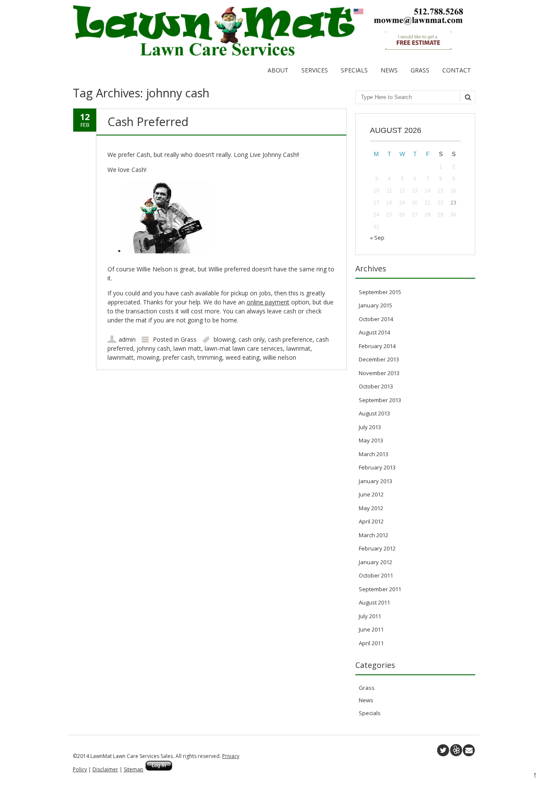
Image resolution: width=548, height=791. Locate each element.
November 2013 (379, 373)
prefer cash (178, 357)
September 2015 (380, 292)
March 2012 (373, 535)
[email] (468, 750)
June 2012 (371, 494)
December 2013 (379, 359)
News (389, 70)
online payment (268, 302)
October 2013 (376, 386)
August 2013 (374, 413)
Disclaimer (105, 769)
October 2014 (376, 319)
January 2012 (375, 562)
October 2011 (376, 575)
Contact (456, 70)
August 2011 (374, 602)
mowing (148, 357)
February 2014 (377, 346)
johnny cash (153, 348)
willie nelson (279, 357)
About (278, 70)
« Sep (377, 237)
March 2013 (373, 454)
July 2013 (370, 427)
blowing (224, 339)
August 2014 (374, 332)
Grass (420, 70)
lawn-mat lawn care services (244, 348)
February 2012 (377, 548)
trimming (209, 357)
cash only (251, 339)
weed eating (242, 357)
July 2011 (370, 616)
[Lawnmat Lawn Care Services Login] (159, 769)
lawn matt (187, 348)
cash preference (290, 339)
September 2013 (380, 400)
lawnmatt (120, 357)
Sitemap (133, 769)
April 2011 (371, 643)
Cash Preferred (147, 121)
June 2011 (371, 629)
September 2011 (380, 589)
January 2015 (375, 305)
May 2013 (371, 440)
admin (127, 339)
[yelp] (456, 750)
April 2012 (371, 521)
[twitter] (443, 750)
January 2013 (375, 481)
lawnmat (298, 348)
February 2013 (377, 467)
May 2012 (371, 508)
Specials (354, 70)
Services (314, 70)
